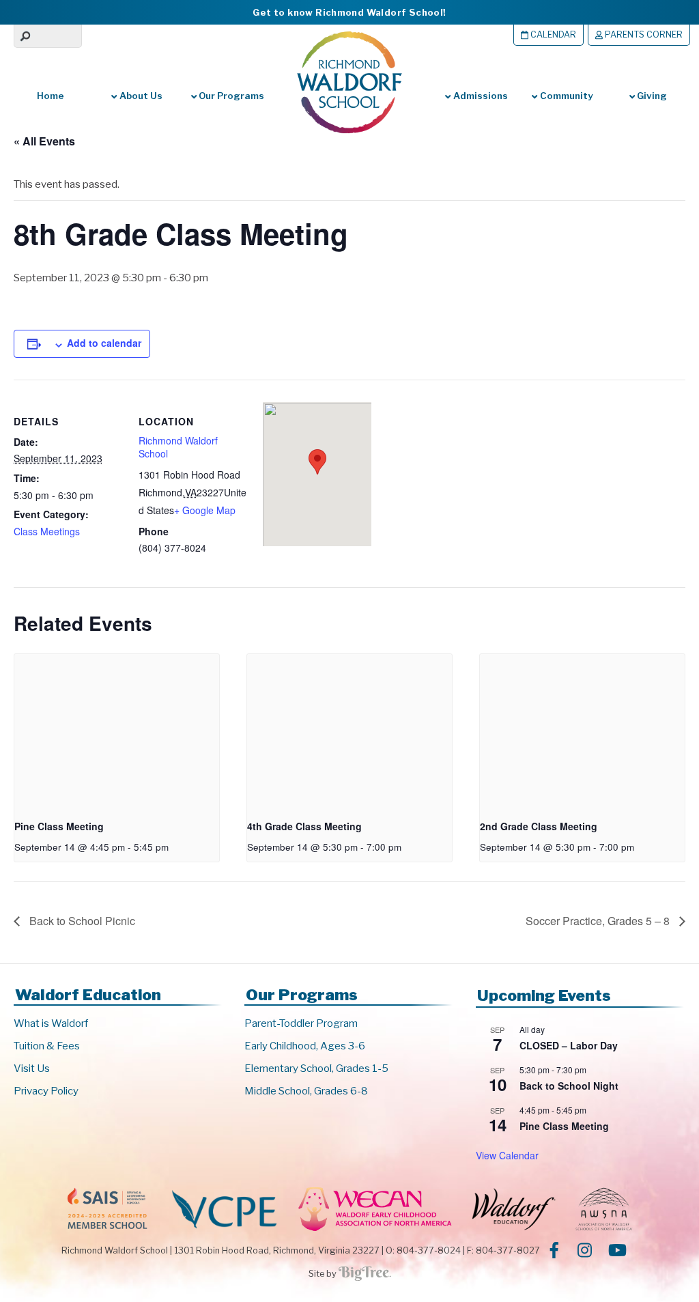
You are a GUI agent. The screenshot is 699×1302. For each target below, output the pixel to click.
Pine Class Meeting (59, 826)
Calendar (552, 34)
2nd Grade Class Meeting (538, 826)
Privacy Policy (46, 1091)
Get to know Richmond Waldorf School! (349, 12)
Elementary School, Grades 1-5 (316, 1068)
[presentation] (116, 731)
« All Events (44, 141)
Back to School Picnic (81, 921)
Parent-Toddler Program (301, 1023)
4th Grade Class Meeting (304, 826)
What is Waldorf (51, 1023)
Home (50, 95)
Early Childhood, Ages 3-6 (304, 1046)
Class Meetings (47, 531)
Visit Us (32, 1068)
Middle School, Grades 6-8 (306, 1091)
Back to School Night (568, 1085)
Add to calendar (104, 343)
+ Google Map (205, 510)
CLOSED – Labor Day (568, 1045)
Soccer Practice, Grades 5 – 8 (599, 921)
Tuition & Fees (47, 1046)
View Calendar (507, 1155)
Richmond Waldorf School (178, 447)
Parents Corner (643, 34)
